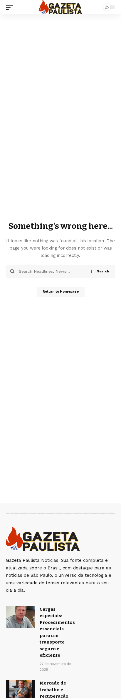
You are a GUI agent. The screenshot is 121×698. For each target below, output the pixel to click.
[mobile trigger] (11, 7)
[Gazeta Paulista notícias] (61, 7)
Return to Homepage (61, 291)
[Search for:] (52, 271)
